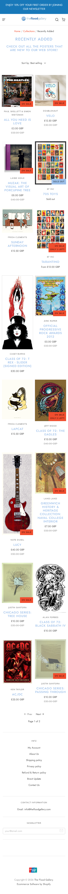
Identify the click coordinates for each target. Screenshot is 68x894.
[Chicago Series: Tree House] (17, 583)
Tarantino (51, 262)
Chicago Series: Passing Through (50, 690)
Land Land (50, 498)
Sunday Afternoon (17, 244)
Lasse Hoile (17, 178)
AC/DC (17, 694)
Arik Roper (50, 321)
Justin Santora (17, 607)
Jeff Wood (50, 426)
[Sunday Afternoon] (17, 220)
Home (17, 31)
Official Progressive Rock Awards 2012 (50, 331)
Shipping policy (34, 760)
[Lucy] (17, 493)
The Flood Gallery (43, 880)
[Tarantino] (50, 230)
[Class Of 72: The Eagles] (50, 400)
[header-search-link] (56, 19)
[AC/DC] (17, 662)
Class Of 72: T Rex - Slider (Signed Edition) (17, 362)
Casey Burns (17, 354)
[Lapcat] (17, 399)
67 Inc (50, 189)
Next (38, 714)
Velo (50, 116)
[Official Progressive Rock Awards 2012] (50, 295)
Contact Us (34, 785)
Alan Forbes (50, 617)
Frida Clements (17, 237)
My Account (34, 747)
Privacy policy (34, 766)
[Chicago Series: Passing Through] (50, 659)
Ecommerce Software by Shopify (33, 884)
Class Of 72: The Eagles (50, 433)
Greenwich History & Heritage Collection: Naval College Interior (50, 512)
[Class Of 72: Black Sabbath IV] (50, 588)
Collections (29, 31)
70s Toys (50, 194)
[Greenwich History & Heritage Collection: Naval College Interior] (50, 473)
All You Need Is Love (17, 121)
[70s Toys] (50, 162)
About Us (34, 754)
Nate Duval (17, 540)
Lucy (17, 545)
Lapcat (17, 429)
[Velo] (50, 90)
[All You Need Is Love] (17, 91)
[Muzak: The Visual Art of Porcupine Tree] (17, 157)
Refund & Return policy (34, 772)
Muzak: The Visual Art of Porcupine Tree (17, 186)
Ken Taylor (17, 689)
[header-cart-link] (63, 19)
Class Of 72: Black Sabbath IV (50, 624)
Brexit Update (34, 779)
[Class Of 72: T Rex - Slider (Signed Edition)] (17, 312)
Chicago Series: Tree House (17, 614)
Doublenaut (50, 111)
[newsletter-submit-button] (61, 831)
